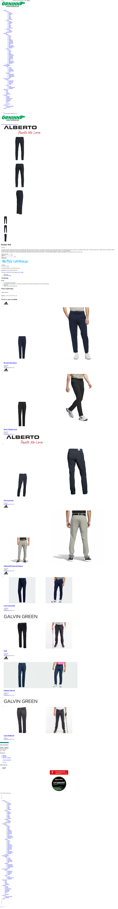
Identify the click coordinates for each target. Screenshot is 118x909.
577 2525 (4, 762)
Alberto (21, 272)
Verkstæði (4, 756)
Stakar (8, 820)
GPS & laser (7, 889)
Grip (6, 881)
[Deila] (2, 906)
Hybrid (8, 805)
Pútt (5, 882)
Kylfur (3, 800)
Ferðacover (9, 873)
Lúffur (8, 867)
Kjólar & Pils (9, 845)
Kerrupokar (9, 872)
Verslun (2, 124)
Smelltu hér (3, 270)
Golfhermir (7, 884)
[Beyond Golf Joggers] (59, 360)
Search (28, 0)
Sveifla (6, 883)
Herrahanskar (10, 864)
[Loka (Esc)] (4, 906)
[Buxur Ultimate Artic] (59, 426)
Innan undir (9, 835)
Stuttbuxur (9, 830)
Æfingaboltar (9, 861)
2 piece (8, 857)
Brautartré (9, 803)
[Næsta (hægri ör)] (1, 907)
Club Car (4, 895)
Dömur (6, 810)
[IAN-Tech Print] (59, 497)
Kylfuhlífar (7, 890)
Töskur (8, 874)
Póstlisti (3, 768)
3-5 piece (9, 858)
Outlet (3, 898)
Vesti (8, 828)
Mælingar (4, 755)
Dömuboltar (9, 860)
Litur (2, 254)
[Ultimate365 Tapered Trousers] (59, 563)
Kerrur (6, 875)
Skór (8, 834)
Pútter (8, 808)
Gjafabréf (7, 894)
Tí (5, 893)
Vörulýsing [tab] (6, 274)
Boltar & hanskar (5, 855)
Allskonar (9, 838)
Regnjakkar (9, 832)
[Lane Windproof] (40, 732)
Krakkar (6, 819)
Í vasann (6, 886)
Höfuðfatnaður (10, 836)
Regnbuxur (9, 833)
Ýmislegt (4, 885)
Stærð (2, 255)
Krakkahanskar (10, 866)
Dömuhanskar (10, 865)
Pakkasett (9, 809)
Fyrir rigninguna (8, 888)
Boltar (6, 856)
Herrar (9, 124)
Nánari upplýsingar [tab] (7, 275)
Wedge (8, 807)
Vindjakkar (9, 831)
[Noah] (40, 648)
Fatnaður (6, 124)
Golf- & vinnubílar (8, 896)
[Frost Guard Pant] (40, 603)
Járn (8, 806)
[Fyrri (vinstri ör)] (0, 907)
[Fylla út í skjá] (1, 906)
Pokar (6, 870)
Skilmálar (4, 767)
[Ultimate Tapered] (40, 687)
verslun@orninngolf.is (6, 759)
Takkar (6, 892)
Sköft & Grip (7, 822)
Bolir (8, 825)
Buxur (12, 124)
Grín (8, 862)
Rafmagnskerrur (10, 877)
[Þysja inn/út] (0, 906)
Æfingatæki (4, 879)
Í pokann (6, 887)
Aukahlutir (9, 878)
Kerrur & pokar (5, 868)
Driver (8, 802)
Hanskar (6, 863)
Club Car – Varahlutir (6, 757)
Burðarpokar (9, 871)
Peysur (8, 827)
